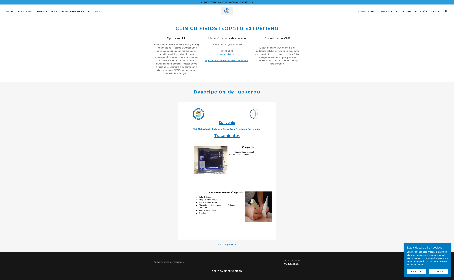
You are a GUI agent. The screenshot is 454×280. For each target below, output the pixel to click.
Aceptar (438, 271)
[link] (227, 11)
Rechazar (416, 271)
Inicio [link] (9, 11)
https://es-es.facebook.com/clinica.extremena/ (226, 60)
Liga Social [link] (24, 11)
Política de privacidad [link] (227, 271)
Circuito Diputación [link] (414, 11)
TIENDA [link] (435, 11)
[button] (47, 11)
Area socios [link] (389, 11)
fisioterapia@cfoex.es (227, 54)
